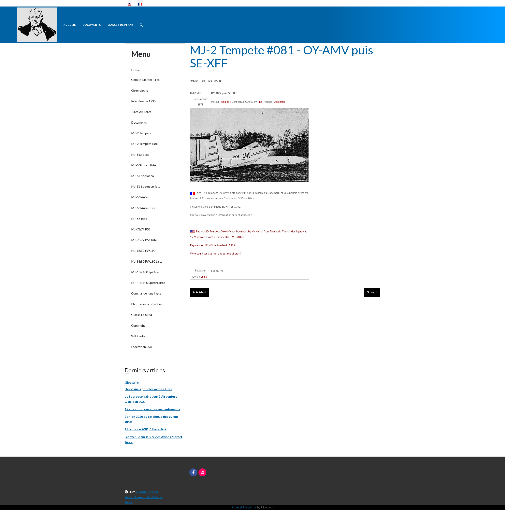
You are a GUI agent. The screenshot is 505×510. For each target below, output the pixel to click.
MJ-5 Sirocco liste (143, 165)
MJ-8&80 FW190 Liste (146, 261)
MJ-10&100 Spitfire (145, 272)
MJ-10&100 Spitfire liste (148, 282)
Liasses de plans (120, 25)
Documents (92, 25)
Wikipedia (138, 336)
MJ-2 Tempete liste (144, 143)
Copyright (138, 325)
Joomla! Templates (244, 507)
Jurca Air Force (141, 112)
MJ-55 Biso (139, 218)
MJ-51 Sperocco (142, 176)
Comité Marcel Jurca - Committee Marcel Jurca (144, 497)
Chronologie (139, 90)
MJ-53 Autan (140, 197)
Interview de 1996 (143, 101)
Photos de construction (147, 304)
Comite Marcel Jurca (145, 79)
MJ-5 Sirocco (140, 154)
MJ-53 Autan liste (143, 208)
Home (135, 70)
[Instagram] (202, 472)
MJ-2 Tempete (141, 133)
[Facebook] (193, 472)
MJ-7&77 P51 (141, 229)
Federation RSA (141, 347)
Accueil (70, 25)
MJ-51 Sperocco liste (145, 186)
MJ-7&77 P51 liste (144, 240)
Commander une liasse (146, 293)
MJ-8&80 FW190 (143, 250)
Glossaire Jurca (141, 314)
